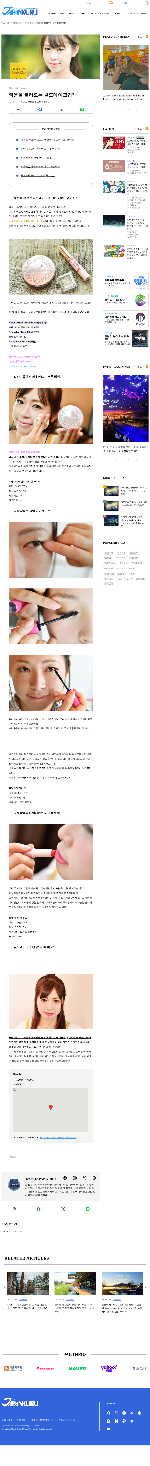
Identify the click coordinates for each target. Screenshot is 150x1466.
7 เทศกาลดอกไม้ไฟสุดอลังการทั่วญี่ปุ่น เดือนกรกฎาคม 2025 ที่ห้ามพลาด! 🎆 (134, 521)
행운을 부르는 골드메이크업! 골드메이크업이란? (47, 139)
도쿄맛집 (121, 568)
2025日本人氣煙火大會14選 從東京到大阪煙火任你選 (134, 504)
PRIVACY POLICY (67, 1420)
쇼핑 (13, 1157)
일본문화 (134, 552)
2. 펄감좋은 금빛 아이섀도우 (36, 157)
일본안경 (131, 152)
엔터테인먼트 (138, 198)
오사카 (142, 200)
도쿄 (134, 147)
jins (139, 147)
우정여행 (109, 568)
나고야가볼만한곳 (135, 202)
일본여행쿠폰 (133, 173)
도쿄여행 (121, 552)
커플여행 (134, 558)
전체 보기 (139, 36)
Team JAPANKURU (40, 1179)
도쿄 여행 (109, 574)
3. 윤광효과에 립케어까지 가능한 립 (40, 166)
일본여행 (109, 552)
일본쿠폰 (143, 173)
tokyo (119, 579)
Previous (114, 109)
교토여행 (141, 579)
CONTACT (21, 1420)
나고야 (130, 200)
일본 (133, 574)
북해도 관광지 (133, 234)
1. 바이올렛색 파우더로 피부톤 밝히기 (41, 148)
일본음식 (124, 563)
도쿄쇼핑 (109, 579)
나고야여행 (132, 205)
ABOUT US (6, 1420)
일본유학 (122, 574)
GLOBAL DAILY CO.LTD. (42, 1420)
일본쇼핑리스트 (134, 150)
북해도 (135, 232)
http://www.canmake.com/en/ (22, 366)
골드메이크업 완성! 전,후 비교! (38, 175)
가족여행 (121, 558)
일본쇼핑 (136, 170)
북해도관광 (132, 237)
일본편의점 (110, 563)
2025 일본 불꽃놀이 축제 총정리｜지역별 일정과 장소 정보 (134, 490)
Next (136, 109)
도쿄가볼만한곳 (134, 207)
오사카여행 (137, 563)
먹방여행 (109, 584)
